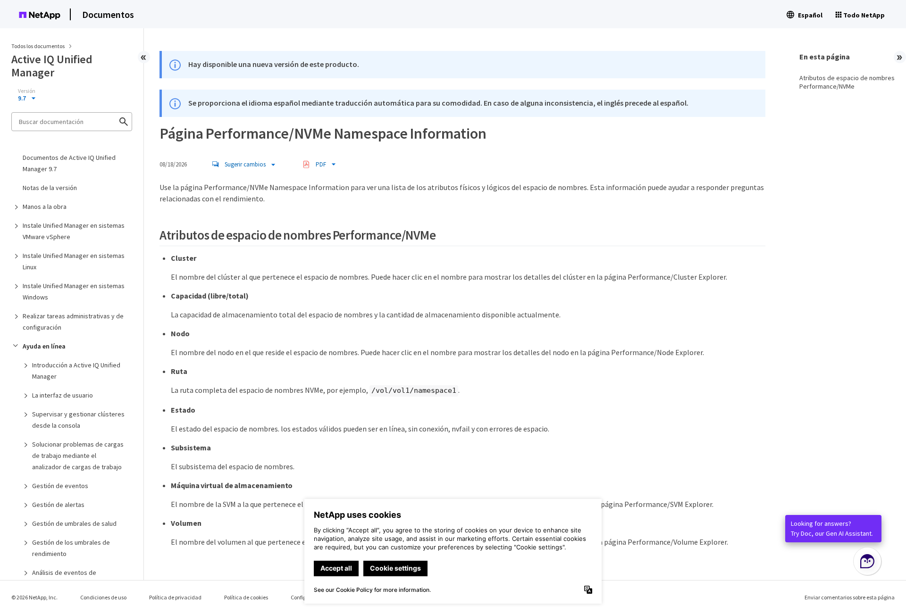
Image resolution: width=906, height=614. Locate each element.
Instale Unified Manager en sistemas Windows (74, 291)
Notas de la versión (50, 187)
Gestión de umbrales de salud (74, 523)
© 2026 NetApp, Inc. (34, 597)
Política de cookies (246, 597)
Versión (26, 91)
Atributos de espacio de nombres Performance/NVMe (847, 82)
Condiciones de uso (103, 597)
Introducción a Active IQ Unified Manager (76, 371)
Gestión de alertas (58, 504)
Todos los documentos (38, 46)
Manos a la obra (45, 206)
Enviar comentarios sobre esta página (850, 597)
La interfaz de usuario (62, 395)
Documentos (108, 14)
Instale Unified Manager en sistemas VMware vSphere (74, 231)
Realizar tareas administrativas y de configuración (73, 322)
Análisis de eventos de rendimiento (64, 578)
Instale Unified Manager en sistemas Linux (74, 261)
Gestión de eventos (60, 485)
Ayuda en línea (44, 346)
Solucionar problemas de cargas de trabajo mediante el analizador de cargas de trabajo (78, 455)
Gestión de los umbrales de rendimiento (71, 548)
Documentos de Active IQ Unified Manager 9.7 (69, 163)
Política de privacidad (175, 597)
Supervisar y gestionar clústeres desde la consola (78, 420)
